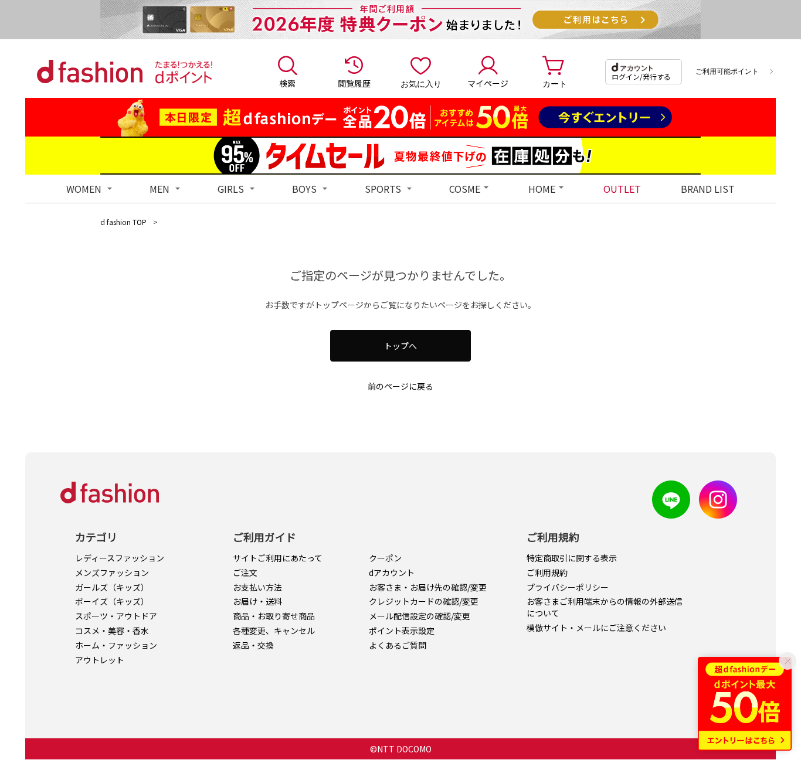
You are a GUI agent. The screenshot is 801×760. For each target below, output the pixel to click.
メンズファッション (112, 572)
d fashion (89, 71)
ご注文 (245, 572)
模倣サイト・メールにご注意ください (596, 627)
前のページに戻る (400, 386)
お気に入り (421, 83)
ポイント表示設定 (402, 630)
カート (554, 83)
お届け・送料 (257, 601)
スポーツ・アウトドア (116, 616)
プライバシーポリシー (568, 587)
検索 (287, 83)
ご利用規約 (547, 572)
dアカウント (392, 572)
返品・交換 (253, 645)
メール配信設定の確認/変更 (419, 616)
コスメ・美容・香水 (112, 630)
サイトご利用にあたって (278, 558)
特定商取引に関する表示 (572, 558)
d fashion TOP (123, 222)
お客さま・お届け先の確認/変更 (428, 587)
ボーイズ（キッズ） (112, 601)
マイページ (487, 83)
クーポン (385, 558)
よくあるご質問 (397, 645)
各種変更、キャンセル (274, 630)
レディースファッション (119, 558)
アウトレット (99, 660)
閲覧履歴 (354, 83)
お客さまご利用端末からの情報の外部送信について (605, 607)
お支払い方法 (257, 587)
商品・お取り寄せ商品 (274, 616)
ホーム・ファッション (116, 645)
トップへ (400, 346)
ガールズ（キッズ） (112, 587)
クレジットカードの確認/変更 (423, 601)
